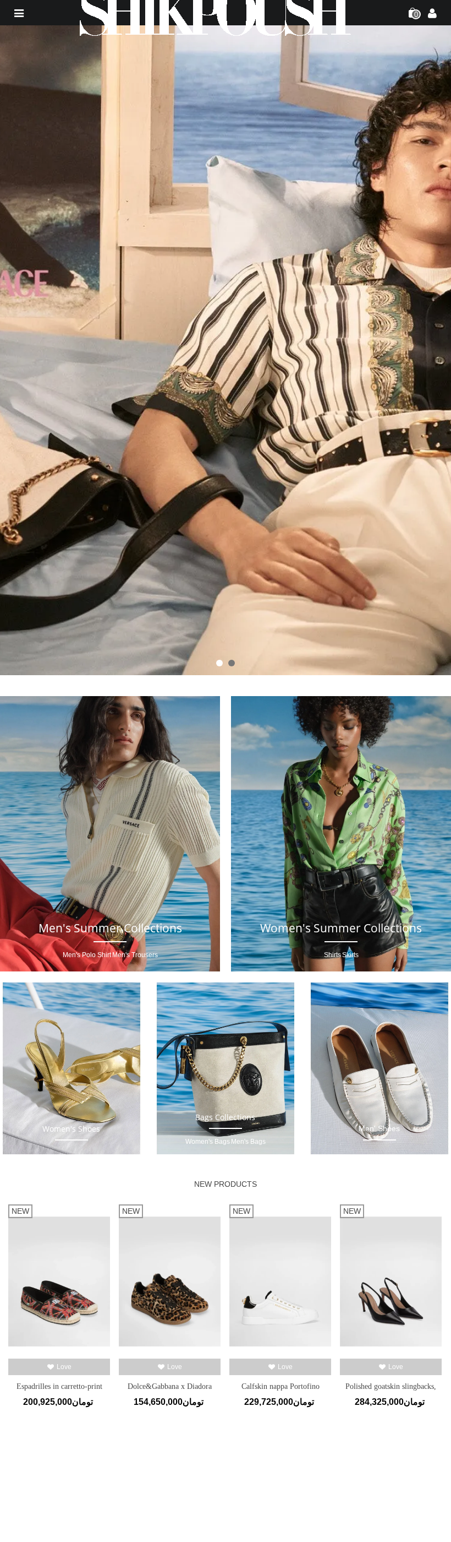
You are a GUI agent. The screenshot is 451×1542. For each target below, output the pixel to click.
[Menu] (18, 12)
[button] (219, 663)
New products (225, 1184)
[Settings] (432, 12)
